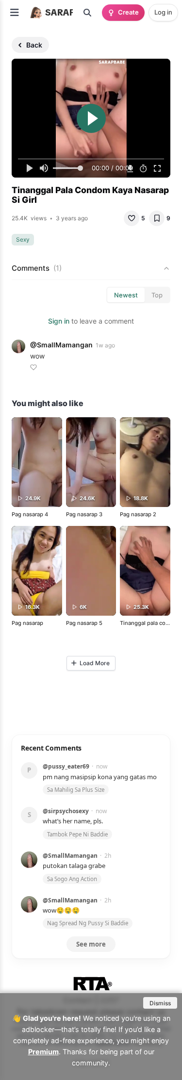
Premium (43, 1051)
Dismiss (160, 1003)
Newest (126, 295)
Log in (163, 12)
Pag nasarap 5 (84, 623)
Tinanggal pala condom (150, 623)
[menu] (14, 12)
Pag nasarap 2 (138, 514)
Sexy (23, 239)
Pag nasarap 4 (30, 514)
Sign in (58, 321)
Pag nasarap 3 (84, 514)
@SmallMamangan (61, 345)
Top (157, 295)
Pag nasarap (27, 623)
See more (91, 944)
